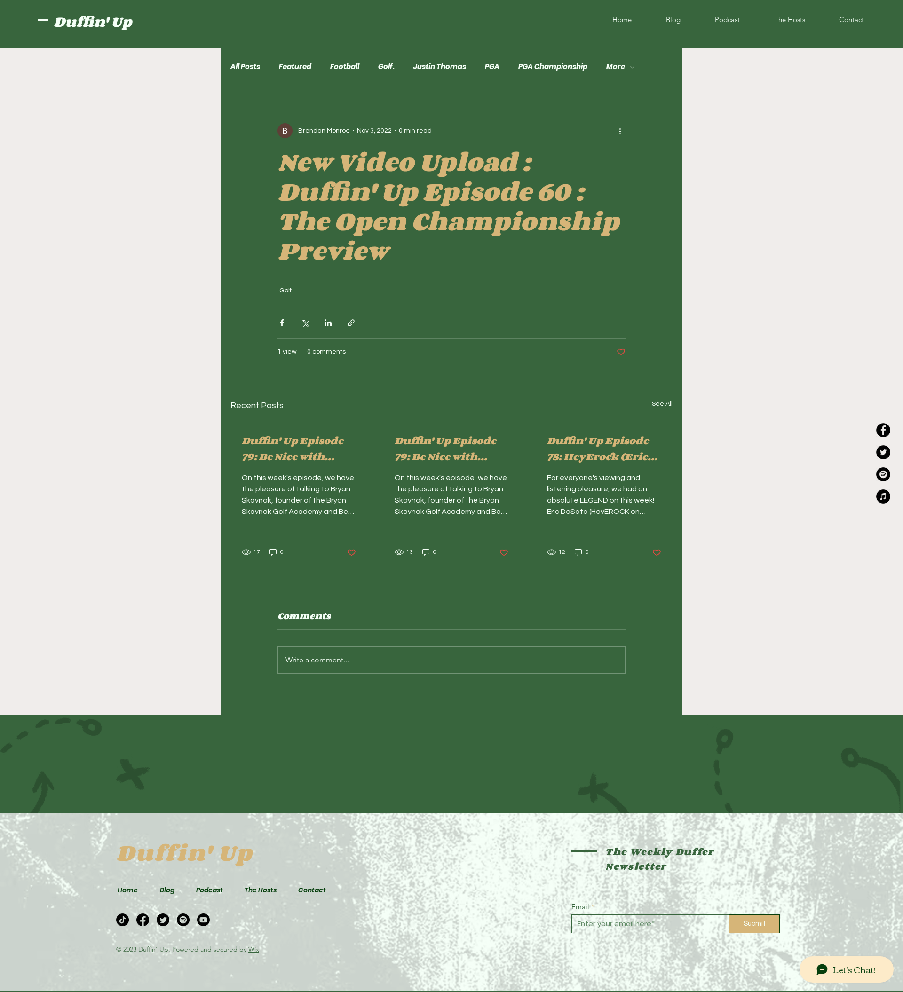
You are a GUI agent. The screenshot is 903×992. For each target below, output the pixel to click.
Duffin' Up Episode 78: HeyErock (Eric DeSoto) (598, 449)
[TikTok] (122, 919)
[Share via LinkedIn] (328, 322)
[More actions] (620, 130)
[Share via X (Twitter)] (305, 322)
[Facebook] (883, 430)
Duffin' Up (93, 21)
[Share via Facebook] (281, 322)
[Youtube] (203, 919)
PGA (492, 67)
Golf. (386, 67)
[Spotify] (883, 474)
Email (580, 906)
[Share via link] (351, 322)
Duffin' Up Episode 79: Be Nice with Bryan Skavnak (292, 449)
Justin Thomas (439, 67)
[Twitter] (883, 452)
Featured (295, 67)
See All (662, 404)
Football (344, 67)
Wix (253, 949)
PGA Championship (552, 67)
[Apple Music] (883, 496)
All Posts (245, 67)
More (615, 67)
